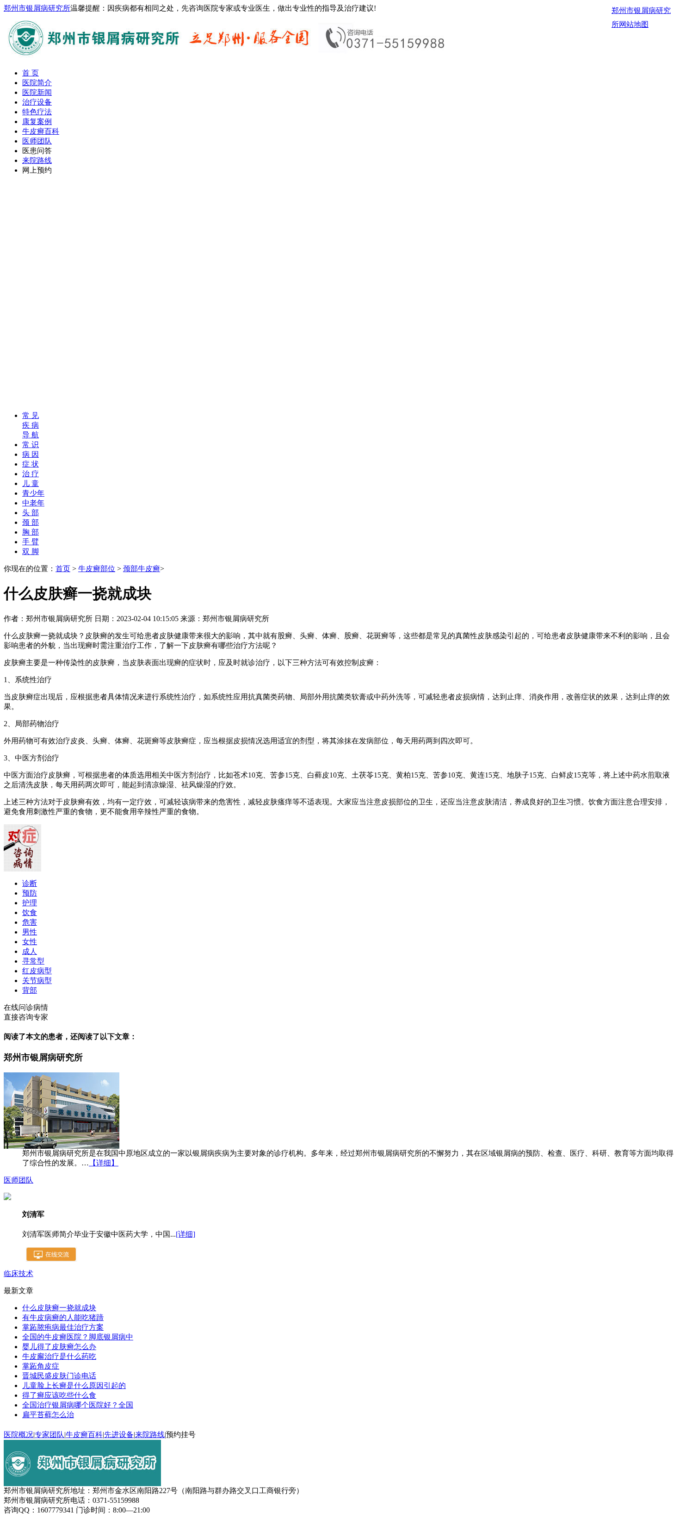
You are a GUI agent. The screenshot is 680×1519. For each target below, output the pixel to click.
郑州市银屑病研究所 (37, 8)
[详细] (185, 1234)
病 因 (30, 454)
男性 (29, 932)
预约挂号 (181, 1434)
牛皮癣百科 (40, 131)
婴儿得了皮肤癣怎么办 (59, 1347)
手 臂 (30, 542)
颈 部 (30, 522)
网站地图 (634, 24)
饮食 (29, 912)
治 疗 (30, 474)
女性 (29, 942)
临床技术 (18, 1273)
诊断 (29, 883)
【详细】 (103, 1163)
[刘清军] (7, 1198)
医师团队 (37, 141)
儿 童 (30, 483)
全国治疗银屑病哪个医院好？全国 (77, 1405)
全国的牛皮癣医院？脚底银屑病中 (77, 1337)
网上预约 (37, 170)
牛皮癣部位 (96, 569)
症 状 (30, 464)
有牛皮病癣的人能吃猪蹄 (63, 1317)
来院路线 (37, 160)
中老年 (33, 503)
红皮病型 (37, 971)
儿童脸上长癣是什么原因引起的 (74, 1385)
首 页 (30, 73)
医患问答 (37, 151)
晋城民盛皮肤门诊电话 (59, 1376)
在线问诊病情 (26, 1007)
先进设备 (119, 1434)
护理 (29, 903)
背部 (29, 990)
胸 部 (30, 532)
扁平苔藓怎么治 (48, 1415)
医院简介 (37, 83)
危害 (29, 922)
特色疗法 (37, 112)
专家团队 (49, 1434)
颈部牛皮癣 (141, 569)
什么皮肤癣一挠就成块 (59, 1308)
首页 (63, 569)
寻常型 (33, 961)
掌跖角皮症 (40, 1366)
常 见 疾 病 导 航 (30, 425)
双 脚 (30, 551)
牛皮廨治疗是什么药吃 (59, 1356)
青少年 (33, 493)
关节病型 (37, 980)
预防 (29, 893)
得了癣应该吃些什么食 (59, 1395)
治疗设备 (37, 102)
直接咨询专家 (26, 1017)
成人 (29, 951)
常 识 (30, 444)
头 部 (30, 513)
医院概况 (18, 1434)
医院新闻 (37, 92)
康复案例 (37, 121)
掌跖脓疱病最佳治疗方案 (63, 1327)
